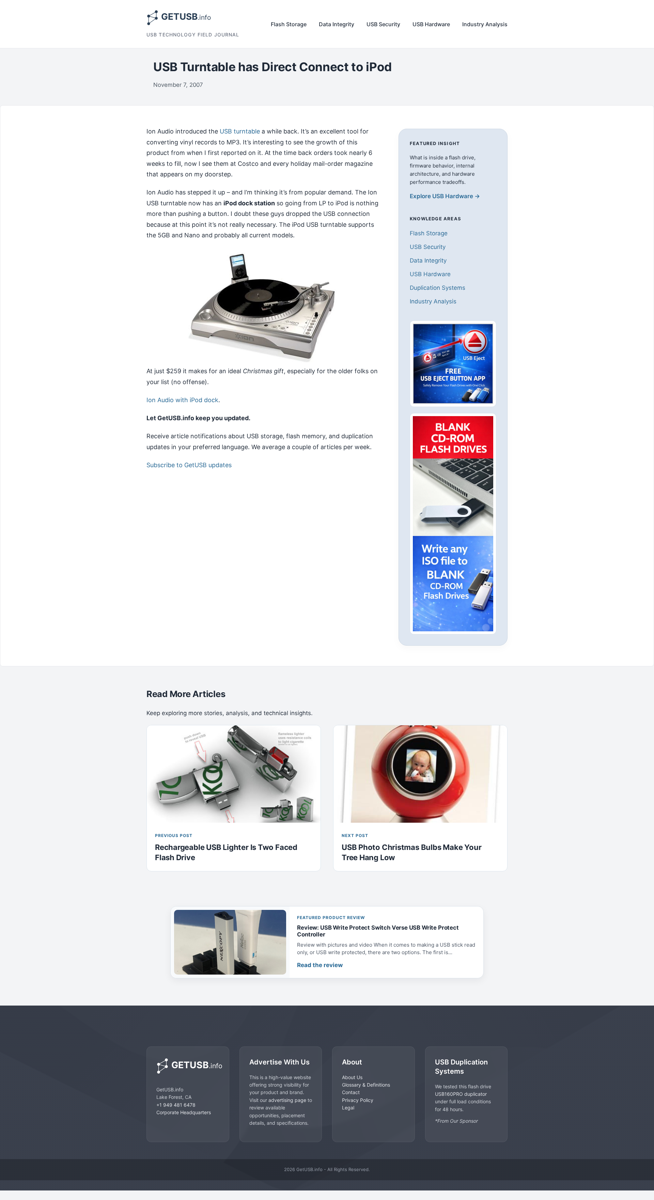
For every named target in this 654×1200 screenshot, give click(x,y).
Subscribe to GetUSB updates (189, 465)
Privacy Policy (357, 1100)
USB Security (383, 24)
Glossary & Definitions (366, 1085)
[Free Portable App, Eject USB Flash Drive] (453, 363)
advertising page (287, 1100)
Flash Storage (289, 24)
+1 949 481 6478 (176, 1105)
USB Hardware (431, 24)
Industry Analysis (485, 24)
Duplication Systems (437, 287)
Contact (351, 1092)
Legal (348, 1107)
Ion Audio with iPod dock (182, 400)
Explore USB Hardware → (445, 196)
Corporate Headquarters (183, 1112)
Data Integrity (336, 24)
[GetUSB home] (187, 1066)
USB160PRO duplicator (461, 1094)
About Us (352, 1077)
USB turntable (240, 131)
